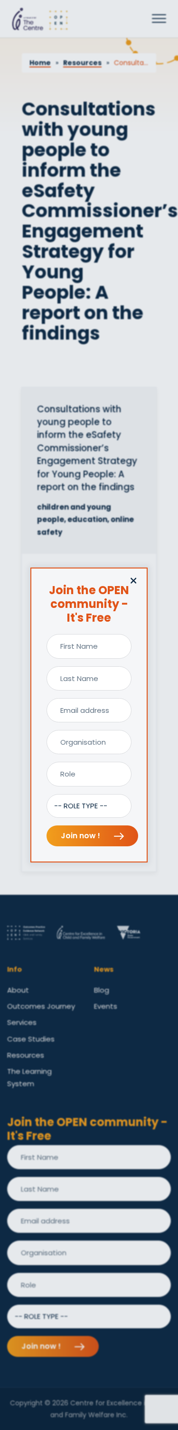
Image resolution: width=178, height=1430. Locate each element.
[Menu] (159, 19)
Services (22, 1022)
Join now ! (81, 835)
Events (105, 1006)
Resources (82, 62)
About (18, 990)
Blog (101, 990)
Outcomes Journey (41, 1006)
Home (40, 62)
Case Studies (31, 1039)
